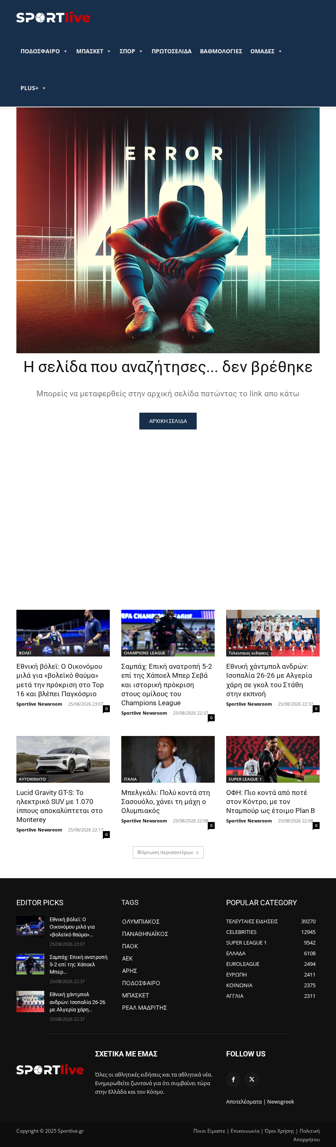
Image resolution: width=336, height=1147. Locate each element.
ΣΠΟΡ (127, 51)
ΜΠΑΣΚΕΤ (89, 51)
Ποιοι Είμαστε (209, 1130)
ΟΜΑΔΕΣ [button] (262, 51)
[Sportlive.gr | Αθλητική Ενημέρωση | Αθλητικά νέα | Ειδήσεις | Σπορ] (50, 1069)
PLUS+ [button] (29, 88)
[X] (252, 1079)
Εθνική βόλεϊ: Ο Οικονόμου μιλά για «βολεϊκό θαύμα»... (72, 926)
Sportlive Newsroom (39, 704)
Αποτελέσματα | (246, 1101)
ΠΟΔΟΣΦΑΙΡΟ (40, 51)
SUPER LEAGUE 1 (245, 779)
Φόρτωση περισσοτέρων (165, 852)
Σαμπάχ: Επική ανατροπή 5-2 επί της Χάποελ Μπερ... (78, 964)
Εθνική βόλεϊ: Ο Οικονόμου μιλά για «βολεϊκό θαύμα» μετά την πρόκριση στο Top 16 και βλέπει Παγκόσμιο (60, 679)
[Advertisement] (168, 491)
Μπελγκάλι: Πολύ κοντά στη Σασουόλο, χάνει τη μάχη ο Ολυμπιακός (165, 801)
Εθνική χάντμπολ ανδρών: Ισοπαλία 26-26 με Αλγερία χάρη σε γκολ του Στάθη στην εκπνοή (269, 679)
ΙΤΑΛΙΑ (130, 779)
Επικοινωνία (245, 1130)
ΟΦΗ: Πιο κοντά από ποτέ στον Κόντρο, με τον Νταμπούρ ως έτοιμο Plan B (270, 801)
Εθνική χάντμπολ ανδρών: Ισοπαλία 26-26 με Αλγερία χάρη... (77, 1001)
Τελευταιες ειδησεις (248, 653)
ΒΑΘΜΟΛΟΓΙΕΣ (221, 51)
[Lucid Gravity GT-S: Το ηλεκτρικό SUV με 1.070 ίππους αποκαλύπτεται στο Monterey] (63, 759)
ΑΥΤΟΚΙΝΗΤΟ (32, 779)
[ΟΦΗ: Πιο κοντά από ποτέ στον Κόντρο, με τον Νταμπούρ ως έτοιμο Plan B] (273, 759)
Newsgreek (280, 1101)
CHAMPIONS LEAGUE (145, 653)
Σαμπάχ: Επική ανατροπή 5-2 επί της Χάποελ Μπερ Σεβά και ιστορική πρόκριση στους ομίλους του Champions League (166, 684)
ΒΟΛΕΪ (25, 653)
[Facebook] (233, 1079)
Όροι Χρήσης (279, 1130)
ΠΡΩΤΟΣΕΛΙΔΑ (172, 51)
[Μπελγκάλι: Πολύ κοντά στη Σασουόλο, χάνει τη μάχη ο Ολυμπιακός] (168, 759)
